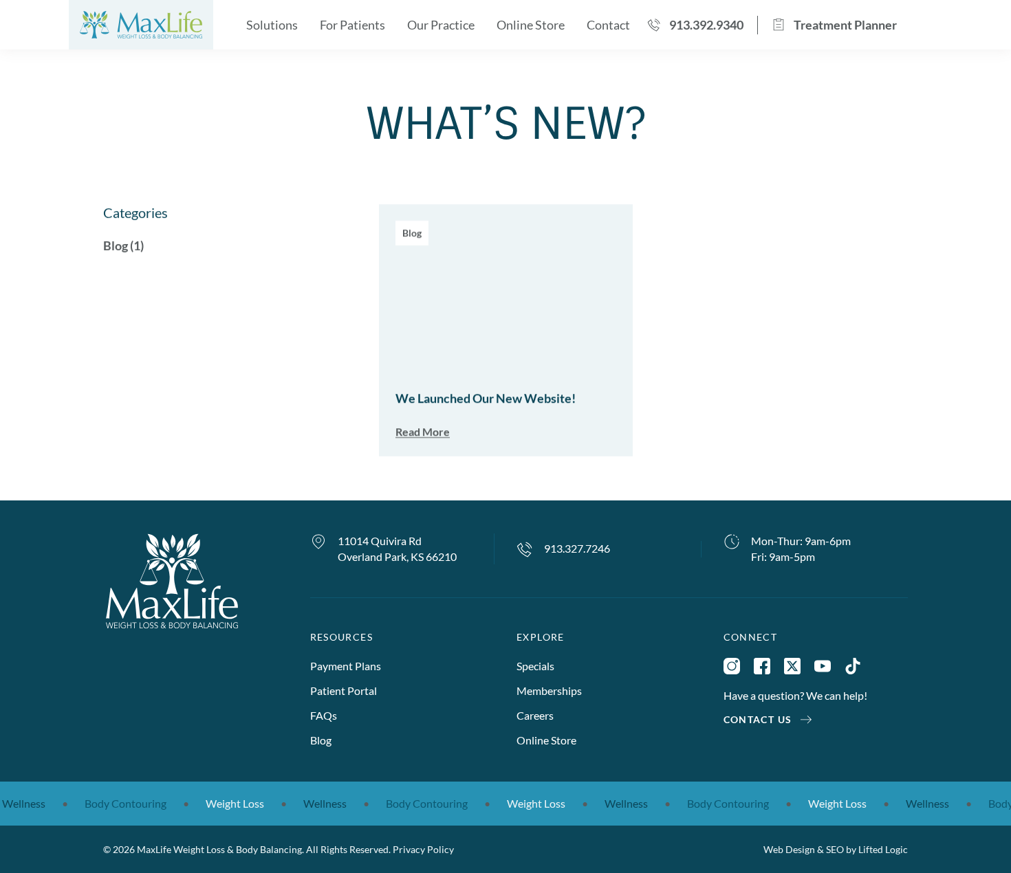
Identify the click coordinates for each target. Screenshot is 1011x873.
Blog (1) (123, 245)
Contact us (758, 719)
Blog (320, 740)
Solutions (272, 24)
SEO (835, 849)
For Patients (352, 24)
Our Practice (441, 24)
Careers (535, 715)
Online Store (531, 24)
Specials (535, 665)
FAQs (323, 715)
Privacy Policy (423, 849)
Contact (608, 24)
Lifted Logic (883, 849)
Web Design (789, 849)
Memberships (549, 690)
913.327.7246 (577, 548)
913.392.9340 (706, 24)
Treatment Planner (845, 24)
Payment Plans (345, 665)
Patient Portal (343, 690)
